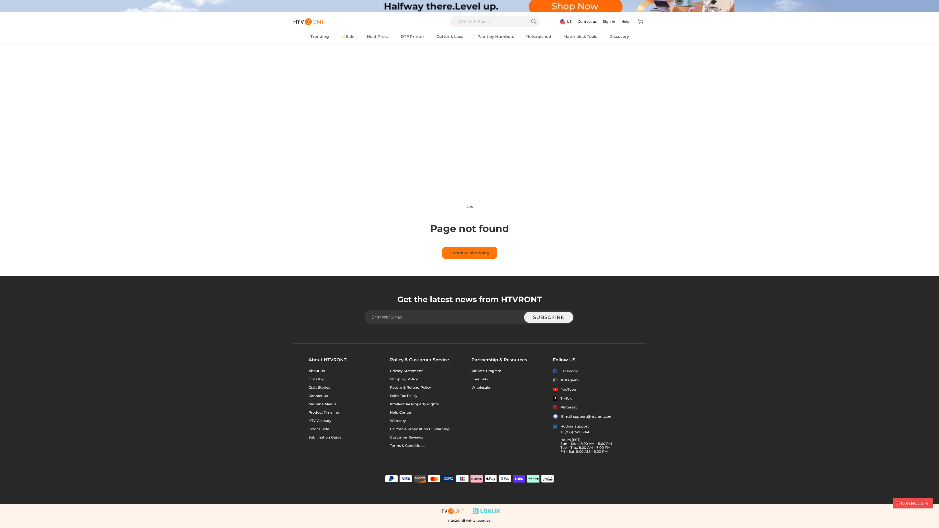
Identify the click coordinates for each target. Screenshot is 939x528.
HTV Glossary (320, 420)
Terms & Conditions (407, 445)
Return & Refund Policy (410, 387)
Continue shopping (470, 253)
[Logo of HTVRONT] (308, 21)
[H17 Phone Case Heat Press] (534, 21)
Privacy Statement (406, 371)
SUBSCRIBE (548, 317)
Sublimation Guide (325, 437)
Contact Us (318, 395)
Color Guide (319, 429)
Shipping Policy (404, 379)
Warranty (398, 420)
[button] (641, 22)
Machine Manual (323, 404)
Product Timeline (324, 412)
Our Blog (316, 379)
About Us (317, 371)
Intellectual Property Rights (414, 404)
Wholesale (480, 387)
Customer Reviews (406, 437)
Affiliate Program (486, 371)
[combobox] (495, 21)
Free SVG (479, 379)
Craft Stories (319, 387)
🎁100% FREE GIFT (912, 503)
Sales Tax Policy (403, 395)
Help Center (401, 412)
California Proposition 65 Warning (420, 429)
